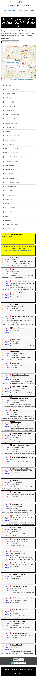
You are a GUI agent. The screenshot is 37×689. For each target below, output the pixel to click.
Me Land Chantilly (23, 66)
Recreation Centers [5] (10, 123)
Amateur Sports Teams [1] (11, 224)
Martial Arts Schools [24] (11, 89)
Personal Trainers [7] (10, 110)
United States (11, 10)
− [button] (3, 50)
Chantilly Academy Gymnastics (21, 445)
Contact (15, 669)
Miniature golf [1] (9, 199)
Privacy (23, 669)
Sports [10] (7, 97)
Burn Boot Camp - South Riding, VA (22, 433)
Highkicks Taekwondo (12, 62)
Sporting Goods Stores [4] (11, 136)
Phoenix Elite (15, 363)
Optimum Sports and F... (21, 68)
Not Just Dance (16, 551)
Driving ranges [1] (9, 203)
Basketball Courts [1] (10, 212)
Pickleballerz (15, 351)
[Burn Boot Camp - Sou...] (8, 57)
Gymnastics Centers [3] (11, 148)
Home (11, 5)
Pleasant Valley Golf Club (19, 609)
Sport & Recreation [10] (11, 93)
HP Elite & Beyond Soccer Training (22, 457)
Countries (26, 5)
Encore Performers (17, 504)
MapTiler (20, 79)
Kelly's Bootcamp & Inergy (20, 398)
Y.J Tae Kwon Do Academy (20, 539)
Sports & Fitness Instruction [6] (13, 114)
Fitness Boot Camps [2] (11, 174)
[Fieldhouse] (18, 60)
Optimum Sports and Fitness (20, 633)
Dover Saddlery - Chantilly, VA (21, 386)
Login (18, 673)
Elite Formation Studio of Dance (21, 469)
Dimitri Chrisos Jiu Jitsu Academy (22, 516)
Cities (18, 5)
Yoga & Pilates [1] (9, 229)
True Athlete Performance (19, 292)
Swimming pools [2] (10, 186)
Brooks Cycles (16, 339)
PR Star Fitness (16, 527)
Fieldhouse (19, 63)
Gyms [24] (7, 85)
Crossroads (15, 304)
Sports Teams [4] (9, 127)
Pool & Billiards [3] (9, 144)
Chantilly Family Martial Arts (20, 281)
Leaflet (15, 79)
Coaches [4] (7, 131)
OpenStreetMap (26, 79)
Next (15, 659)
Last (21, 659)
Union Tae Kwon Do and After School (23, 598)
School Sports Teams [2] (11, 161)
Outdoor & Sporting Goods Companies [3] (16, 152)
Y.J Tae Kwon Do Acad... (9, 60)
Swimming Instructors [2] (11, 182)
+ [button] (3, 48)
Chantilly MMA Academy (19, 621)
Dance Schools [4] (9, 140)
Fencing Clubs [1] (9, 191)
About (8, 669)
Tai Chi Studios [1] (9, 207)
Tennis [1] (7, 216)
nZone (14, 269)
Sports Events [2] (9, 178)
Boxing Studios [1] (9, 195)
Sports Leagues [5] (9, 119)
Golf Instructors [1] (9, 220)
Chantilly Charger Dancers (19, 586)
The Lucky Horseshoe (16, 234)
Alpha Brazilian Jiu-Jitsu (19, 562)
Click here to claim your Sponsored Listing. (18, 250)
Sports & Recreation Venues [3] (13, 157)
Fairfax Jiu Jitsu (16, 422)
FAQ (30, 669)
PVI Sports (15, 480)
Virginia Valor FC (17, 492)
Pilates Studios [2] (9, 165)
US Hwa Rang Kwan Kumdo (20, 375)
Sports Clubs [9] (9, 102)
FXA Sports (15, 257)
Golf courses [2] (9, 169)
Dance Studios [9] (9, 106)
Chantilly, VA (20, 10)
